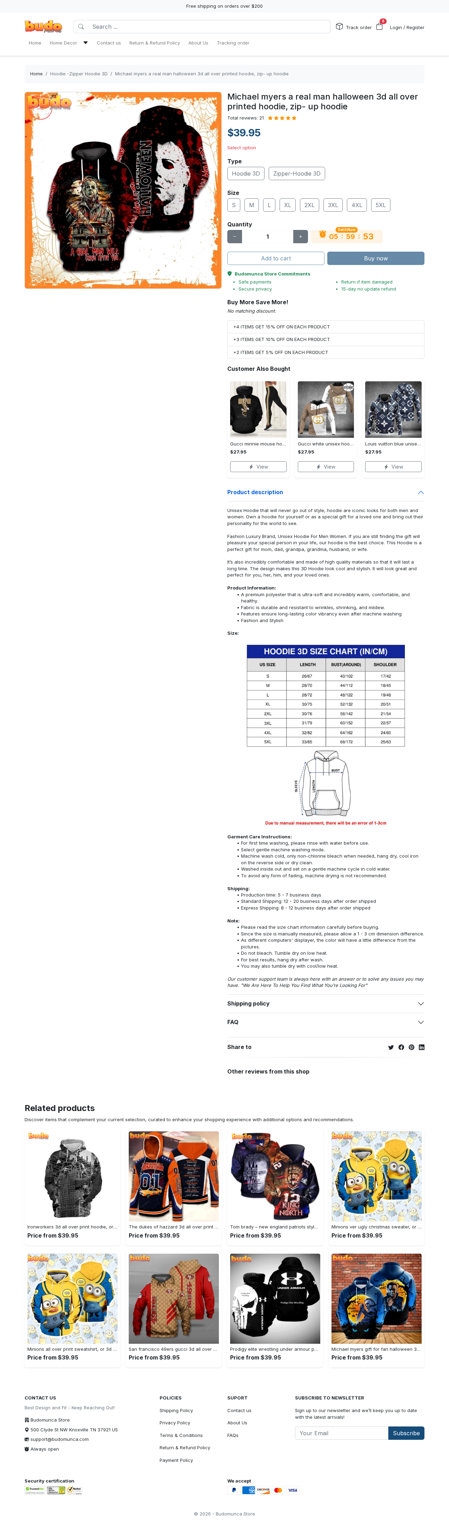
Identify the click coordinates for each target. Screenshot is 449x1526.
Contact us (239, 1410)
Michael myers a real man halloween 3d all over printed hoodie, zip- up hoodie (202, 73)
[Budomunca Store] (43, 26)
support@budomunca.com (60, 1439)
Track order (359, 27)
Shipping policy (248, 1003)
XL (287, 205)
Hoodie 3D (246, 173)
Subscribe (406, 1433)
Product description (255, 492)
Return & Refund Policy (185, 1447)
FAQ (233, 1022)
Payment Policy (176, 1460)
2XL (309, 205)
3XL (333, 205)
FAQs (233, 1435)
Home (36, 73)
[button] (379, 26)
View (262, 467)
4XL (356, 205)
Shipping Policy (176, 1410)
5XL (381, 205)
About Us (237, 1422)
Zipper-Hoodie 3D (297, 173)
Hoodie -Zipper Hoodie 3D (79, 73)
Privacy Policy (175, 1422)
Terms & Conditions (181, 1435)
